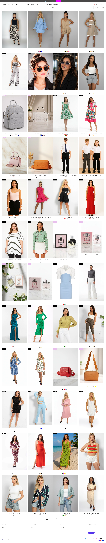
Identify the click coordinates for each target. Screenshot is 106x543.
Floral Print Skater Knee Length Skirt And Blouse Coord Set (91, 133)
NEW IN (9, 4)
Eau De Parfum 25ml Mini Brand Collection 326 (66, 259)
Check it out (58, 1)
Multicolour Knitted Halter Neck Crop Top (91, 471)
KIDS (43, 4)
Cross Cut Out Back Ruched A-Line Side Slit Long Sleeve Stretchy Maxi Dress (40, 344)
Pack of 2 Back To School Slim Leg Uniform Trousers (91, 175)
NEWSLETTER (4, 530)
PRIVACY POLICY (4, 528)
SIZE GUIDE (31, 528)
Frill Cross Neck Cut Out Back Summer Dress (66, 133)
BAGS (40, 4)
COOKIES (3, 527)
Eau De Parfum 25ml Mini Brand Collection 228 (40, 300)
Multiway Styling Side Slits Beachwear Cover (66, 471)
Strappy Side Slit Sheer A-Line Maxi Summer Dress (40, 471)
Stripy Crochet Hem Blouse (66, 513)
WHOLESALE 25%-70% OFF (19, 4)
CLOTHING (32, 4)
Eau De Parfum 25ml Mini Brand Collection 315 (92, 254)
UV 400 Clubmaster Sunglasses (40, 91)
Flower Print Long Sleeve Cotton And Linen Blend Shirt (40, 259)
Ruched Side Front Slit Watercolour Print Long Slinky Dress (14, 471)
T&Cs (30, 530)
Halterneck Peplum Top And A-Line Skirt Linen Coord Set (91, 217)
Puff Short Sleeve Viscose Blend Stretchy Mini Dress (66, 301)
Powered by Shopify (51, 539)
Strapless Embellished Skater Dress (66, 217)
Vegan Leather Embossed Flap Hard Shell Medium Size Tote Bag (40, 133)
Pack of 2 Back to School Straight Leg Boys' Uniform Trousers (66, 175)
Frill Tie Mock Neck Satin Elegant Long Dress (66, 426)
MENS (47, 4)
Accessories (55, 4)
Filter (103, 7)
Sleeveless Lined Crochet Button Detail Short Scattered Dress (40, 217)
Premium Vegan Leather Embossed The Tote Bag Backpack (14, 133)
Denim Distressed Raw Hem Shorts (14, 513)
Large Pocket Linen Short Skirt (14, 217)
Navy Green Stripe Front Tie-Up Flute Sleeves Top (40, 513)
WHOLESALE (31, 527)
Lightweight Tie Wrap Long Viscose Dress (91, 513)
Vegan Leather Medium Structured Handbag (14, 175)
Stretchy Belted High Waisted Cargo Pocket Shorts (91, 91)
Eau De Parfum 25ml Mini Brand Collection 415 (14, 301)
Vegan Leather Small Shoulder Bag (40, 175)
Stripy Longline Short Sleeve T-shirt (14, 259)
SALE (12, 4)
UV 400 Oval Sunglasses (66, 91)
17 (56, 518)
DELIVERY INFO (62, 527)
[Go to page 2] (59, 519)
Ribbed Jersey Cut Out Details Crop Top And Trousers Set (40, 426)
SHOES (37, 4)
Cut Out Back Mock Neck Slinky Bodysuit (92, 301)
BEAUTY (50, 4)
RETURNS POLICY (62, 528)
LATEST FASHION (27, 4)
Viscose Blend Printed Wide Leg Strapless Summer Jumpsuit (14, 91)
